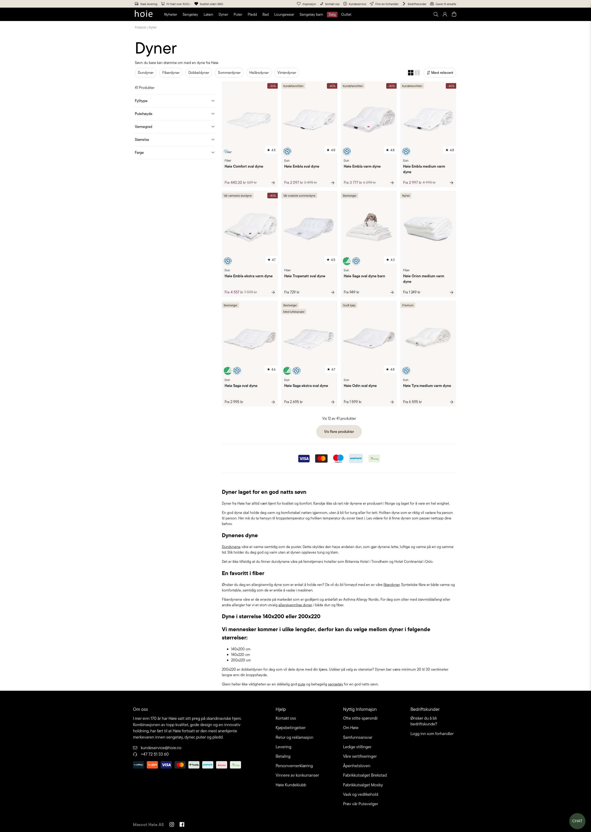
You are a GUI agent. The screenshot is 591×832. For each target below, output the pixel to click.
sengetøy (335, 684)
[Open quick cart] (454, 14)
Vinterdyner (286, 72)
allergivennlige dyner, (295, 605)
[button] (171, 14)
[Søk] (378, 14)
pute (301, 684)
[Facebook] (182, 825)
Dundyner (146, 72)
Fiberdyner (171, 72)
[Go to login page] (444, 14)
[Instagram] (171, 825)
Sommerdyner (229, 72)
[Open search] (435, 14)
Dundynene (231, 546)
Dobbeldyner (198, 72)
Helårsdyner (259, 72)
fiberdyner (391, 584)
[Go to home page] (144, 14)
